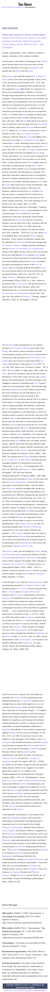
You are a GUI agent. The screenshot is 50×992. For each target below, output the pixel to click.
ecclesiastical (15, 818)
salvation (35, 68)
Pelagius (12, 733)
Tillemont (12, 277)
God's (19, 434)
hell (38, 425)
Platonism (22, 558)
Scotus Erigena (8, 830)
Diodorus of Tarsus (10, 780)
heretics (12, 249)
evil (38, 105)
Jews (4, 374)
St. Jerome (22, 588)
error (37, 264)
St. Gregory (31, 150)
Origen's (28, 460)
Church (20, 809)
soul (4, 108)
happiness (15, 389)
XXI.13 (19, 564)
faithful (22, 543)
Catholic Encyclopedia (14, 7)
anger (12, 418)
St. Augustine (26, 701)
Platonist (31, 582)
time (33, 236)
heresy (43, 268)
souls (31, 71)
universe (23, 450)
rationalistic (28, 859)
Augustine (6, 729)
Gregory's (34, 261)
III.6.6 (12, 460)
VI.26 (23, 546)
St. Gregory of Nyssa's (11, 245)
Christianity (6, 558)
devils (18, 71)
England (15, 872)
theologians (32, 869)
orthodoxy (21, 242)
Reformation (10, 834)
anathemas (19, 793)
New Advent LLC (26, 985)
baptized (5, 598)
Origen (5, 268)
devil (41, 191)
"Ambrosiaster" (21, 630)
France (22, 875)
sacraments (20, 846)
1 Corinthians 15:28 (29, 140)
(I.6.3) (37, 358)
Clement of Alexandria (17, 482)
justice (26, 574)
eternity (18, 213)
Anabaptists (7, 856)
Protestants (38, 859)
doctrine (44, 61)
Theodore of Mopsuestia (32, 780)
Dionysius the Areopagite (12, 827)
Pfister (34, 872)
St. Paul (29, 137)
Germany (6, 875)
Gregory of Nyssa (26, 524)
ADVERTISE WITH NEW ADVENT (32, 990)
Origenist (26, 592)
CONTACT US (10, 990)
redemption (40, 574)
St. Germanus (21, 284)
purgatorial (33, 749)
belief (45, 850)
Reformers (6, 840)
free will (41, 124)
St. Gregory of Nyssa (30, 134)
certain (37, 592)
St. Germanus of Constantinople (29, 249)
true (7, 409)
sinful (8, 488)
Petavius (26, 296)
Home (3, 7)
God (6, 130)
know (30, 543)
